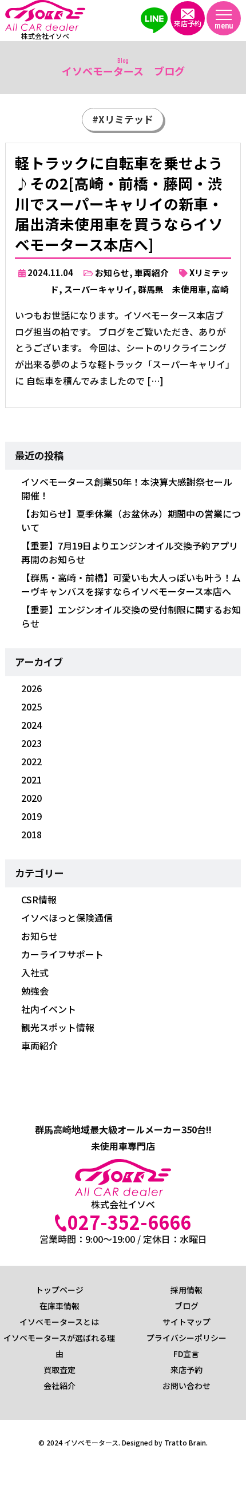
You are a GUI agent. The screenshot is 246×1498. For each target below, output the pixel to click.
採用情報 (186, 1289)
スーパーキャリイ (98, 289)
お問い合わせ (186, 1385)
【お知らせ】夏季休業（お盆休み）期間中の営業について (131, 520)
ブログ (186, 1305)
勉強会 (35, 991)
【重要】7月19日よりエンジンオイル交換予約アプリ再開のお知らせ (129, 552)
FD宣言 (186, 1353)
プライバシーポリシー (186, 1337)
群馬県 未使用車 (172, 289)
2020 (31, 798)
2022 (31, 761)
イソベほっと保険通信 (67, 917)
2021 (31, 779)
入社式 (35, 972)
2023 (31, 743)
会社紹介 (59, 1385)
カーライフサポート (62, 954)
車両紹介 (151, 272)
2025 (31, 706)
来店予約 (186, 1369)
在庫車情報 (59, 1305)
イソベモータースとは (59, 1321)
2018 (31, 834)
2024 (31, 725)
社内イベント (48, 1009)
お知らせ (112, 272)
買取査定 (59, 1369)
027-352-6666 (129, 1222)
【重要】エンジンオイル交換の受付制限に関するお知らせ (131, 616)
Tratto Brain (185, 1442)
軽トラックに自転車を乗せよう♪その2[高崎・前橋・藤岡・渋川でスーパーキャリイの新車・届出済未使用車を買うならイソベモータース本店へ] (119, 203)
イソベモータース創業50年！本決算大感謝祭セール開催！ (126, 488)
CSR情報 (39, 899)
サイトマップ (186, 1321)
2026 (31, 688)
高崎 (220, 289)
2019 (31, 816)
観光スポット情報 (57, 1027)
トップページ (59, 1289)
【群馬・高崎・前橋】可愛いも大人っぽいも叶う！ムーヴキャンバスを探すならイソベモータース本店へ (131, 584)
